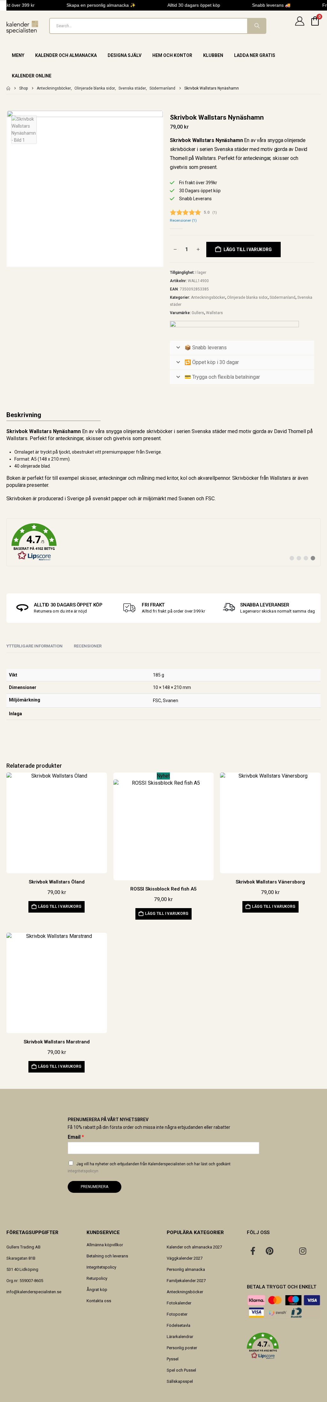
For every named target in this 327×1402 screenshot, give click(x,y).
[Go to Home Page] (8, 88)
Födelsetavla (178, 1325)
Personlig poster (182, 1347)
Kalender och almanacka (66, 55)
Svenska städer (209, 431)
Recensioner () (183, 220)
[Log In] (299, 26)
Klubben (213, 55)
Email (76, 1137)
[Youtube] (286, 1251)
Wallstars (214, 313)
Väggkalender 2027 (184, 1258)
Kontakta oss (99, 1300)
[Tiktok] (253, 1268)
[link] (163, 542)
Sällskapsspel (180, 1381)
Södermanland (282, 297)
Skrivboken (18, 498)
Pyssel (173, 1359)
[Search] (256, 26)
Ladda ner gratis (254, 55)
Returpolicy (97, 1278)
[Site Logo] (22, 27)
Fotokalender (179, 1303)
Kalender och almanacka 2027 (194, 1247)
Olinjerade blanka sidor (247, 297)
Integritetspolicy (101, 1267)
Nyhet (163, 776)
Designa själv (124, 55)
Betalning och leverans (107, 1256)
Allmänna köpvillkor (105, 1244)
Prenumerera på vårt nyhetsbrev (108, 1119)
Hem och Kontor (172, 55)
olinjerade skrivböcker (147, 431)
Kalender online (31, 75)
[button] (284, 1346)
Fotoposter (177, 1314)
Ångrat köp (97, 1289)
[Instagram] (303, 1251)
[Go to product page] (56, 822)
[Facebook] (253, 1251)
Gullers (198, 313)
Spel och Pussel (181, 1370)
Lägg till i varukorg (248, 249)
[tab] (88, 646)
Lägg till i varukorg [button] (59, 906)
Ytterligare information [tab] (34, 646)
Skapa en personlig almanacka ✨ (96, 5)
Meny (18, 55)
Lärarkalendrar (180, 1336)
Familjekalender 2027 (186, 1280)
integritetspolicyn (83, 1171)
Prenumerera (94, 1186)
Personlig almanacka (186, 1269)
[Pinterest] (269, 1251)
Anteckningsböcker (208, 297)
